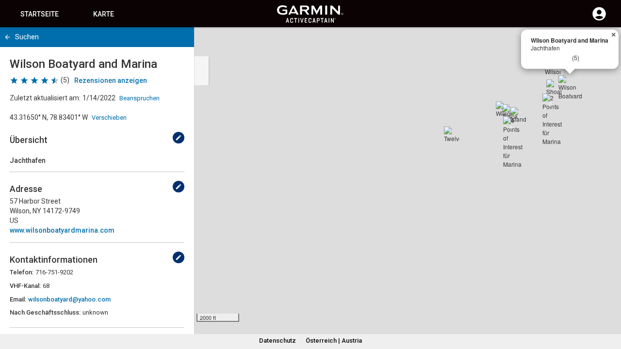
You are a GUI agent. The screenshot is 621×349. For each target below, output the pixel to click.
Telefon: (21, 272)
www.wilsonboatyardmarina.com (62, 230)
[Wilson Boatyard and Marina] (570, 86)
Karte (103, 14)
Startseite (39, 14)
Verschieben (109, 117)
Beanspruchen (139, 98)
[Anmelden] (599, 19)
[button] (609, 305)
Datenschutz (277, 340)
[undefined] (178, 137)
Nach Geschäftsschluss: (45, 312)
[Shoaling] (554, 87)
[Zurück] (7, 37)
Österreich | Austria (334, 340)
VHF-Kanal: (25, 285)
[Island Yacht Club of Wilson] (518, 115)
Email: (18, 299)
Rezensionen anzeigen (110, 80)
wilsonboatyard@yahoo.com (69, 299)
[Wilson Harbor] (503, 109)
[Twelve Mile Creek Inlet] (451, 134)
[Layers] (604, 43)
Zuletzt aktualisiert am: (45, 98)
